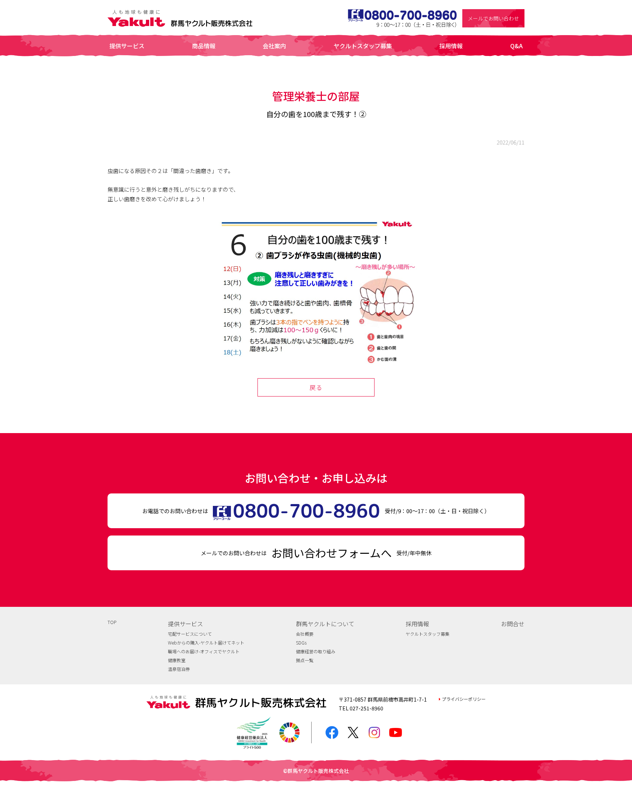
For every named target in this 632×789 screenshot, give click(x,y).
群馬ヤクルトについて (325, 623)
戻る (316, 387)
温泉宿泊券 (179, 669)
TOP (112, 622)
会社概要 (304, 634)
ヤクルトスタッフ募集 (363, 45)
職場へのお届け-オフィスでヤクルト (204, 651)
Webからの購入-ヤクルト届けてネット (206, 642)
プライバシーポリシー (464, 699)
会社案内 (274, 45)
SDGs (301, 642)
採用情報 (451, 45)
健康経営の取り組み (315, 651)
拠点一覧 (304, 660)
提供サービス (126, 45)
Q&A (516, 45)
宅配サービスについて (190, 634)
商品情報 (203, 45)
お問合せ (512, 623)
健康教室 (176, 660)
